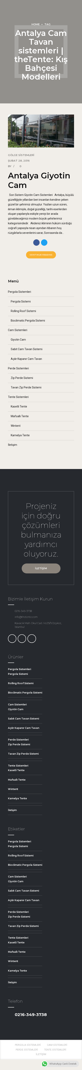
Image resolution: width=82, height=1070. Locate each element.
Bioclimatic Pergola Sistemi (28, 320)
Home (35, 24)
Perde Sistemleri (18, 368)
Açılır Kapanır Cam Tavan (26, 358)
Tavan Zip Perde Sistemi (26, 387)
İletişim (12, 444)
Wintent (15, 425)
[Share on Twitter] (44, 242)
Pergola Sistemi (21, 301)
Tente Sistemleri (18, 397)
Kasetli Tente (19, 406)
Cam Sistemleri (17, 330)
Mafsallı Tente (20, 416)
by (10, 166)
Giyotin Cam (18, 339)
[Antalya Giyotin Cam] (41, 131)
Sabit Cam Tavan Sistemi (26, 349)
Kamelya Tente (20, 435)
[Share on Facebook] (36, 242)
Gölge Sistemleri (21, 155)
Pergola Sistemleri (19, 291)
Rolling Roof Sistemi (23, 311)
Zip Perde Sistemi (22, 377)
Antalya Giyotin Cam (39, 180)
